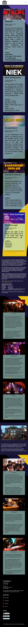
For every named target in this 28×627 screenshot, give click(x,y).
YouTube (6, 603)
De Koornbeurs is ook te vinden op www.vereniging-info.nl (14, 624)
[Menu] (25, 2)
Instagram (7, 600)
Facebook (7, 597)
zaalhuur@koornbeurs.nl (7, 282)
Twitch (6, 606)
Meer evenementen (20, 253)
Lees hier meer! (8, 377)
